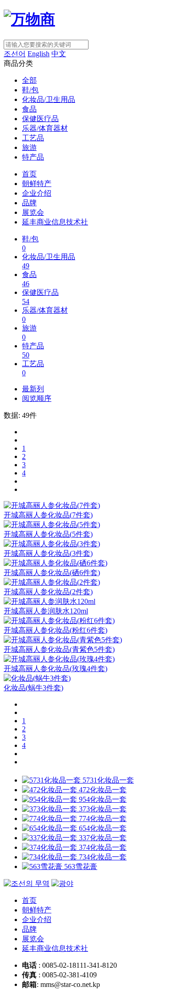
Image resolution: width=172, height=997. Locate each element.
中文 (58, 54)
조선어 (15, 54)
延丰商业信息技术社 (55, 222)
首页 (29, 174)
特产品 (33, 157)
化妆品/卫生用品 (48, 99)
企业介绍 (36, 193)
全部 (29, 80)
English (39, 54)
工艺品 (33, 138)
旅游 (29, 147)
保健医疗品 (40, 119)
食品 (29, 109)
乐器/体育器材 (45, 128)
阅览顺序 (36, 398)
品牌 (29, 203)
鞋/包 (30, 90)
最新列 (33, 389)
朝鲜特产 (36, 183)
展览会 (33, 212)
